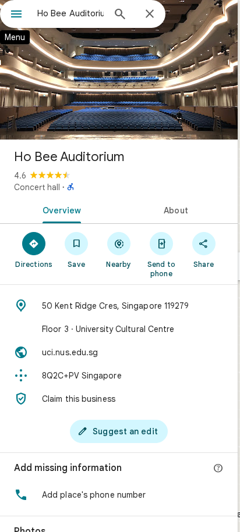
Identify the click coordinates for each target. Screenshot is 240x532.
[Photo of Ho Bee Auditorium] (119, 70)
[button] (119, 494)
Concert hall (37, 187)
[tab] (59, 209)
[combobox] (70, 13)
